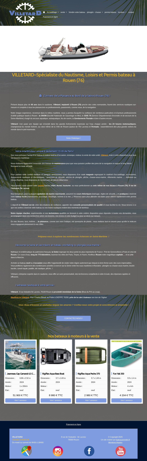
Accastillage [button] (52, 12)
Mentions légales (115, 442)
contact (131, 12)
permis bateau (110, 12)
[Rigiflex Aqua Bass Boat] (56, 355)
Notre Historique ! (73, 138)
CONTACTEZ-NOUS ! (73, 318)
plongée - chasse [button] (94, 12)
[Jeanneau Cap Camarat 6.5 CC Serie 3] (20, 355)
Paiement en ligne (50, 17)
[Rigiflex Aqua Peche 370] (91, 355)
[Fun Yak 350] (126, 355)
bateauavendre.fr (123, 440)
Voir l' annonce (20, 400)
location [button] (121, 12)
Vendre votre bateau (77, 12)
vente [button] (63, 12)
